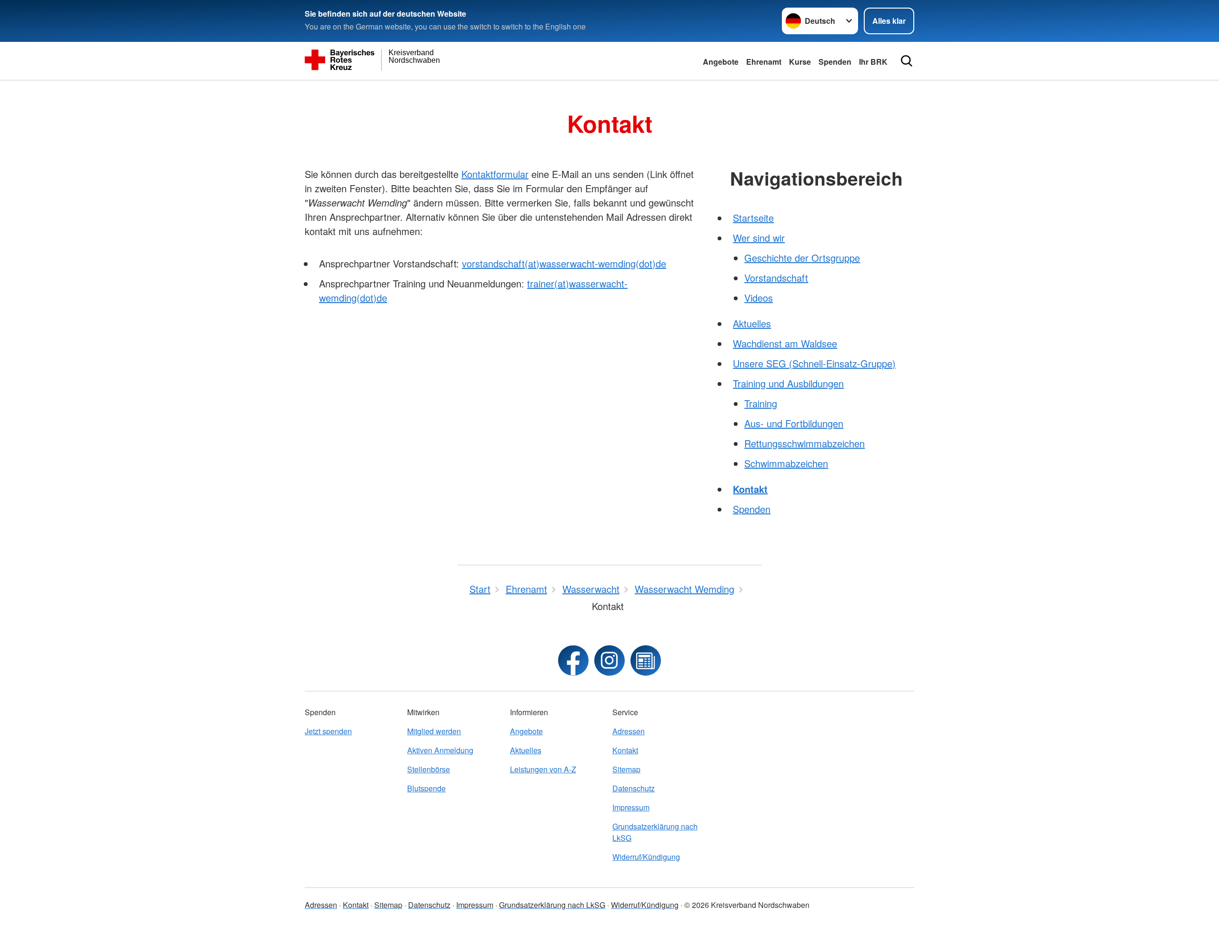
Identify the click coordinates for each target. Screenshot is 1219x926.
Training (760, 403)
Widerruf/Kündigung (646, 856)
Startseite (753, 218)
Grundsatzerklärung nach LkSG (655, 832)
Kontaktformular (495, 174)
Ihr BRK (873, 61)
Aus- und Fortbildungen (793, 423)
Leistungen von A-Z (543, 769)
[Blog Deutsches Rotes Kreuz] (645, 660)
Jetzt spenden (328, 731)
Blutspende (426, 788)
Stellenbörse (428, 769)
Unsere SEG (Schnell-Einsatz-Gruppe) (814, 363)
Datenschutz (633, 788)
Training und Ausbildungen (788, 383)
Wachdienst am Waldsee (785, 343)
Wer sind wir (759, 238)
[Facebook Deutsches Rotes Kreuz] (573, 660)
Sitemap (626, 769)
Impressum (630, 807)
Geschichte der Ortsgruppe (802, 258)
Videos (758, 298)
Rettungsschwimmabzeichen (804, 443)
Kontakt (750, 489)
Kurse (800, 61)
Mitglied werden (434, 731)
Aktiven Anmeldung (440, 750)
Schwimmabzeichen (786, 463)
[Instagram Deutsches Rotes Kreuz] (609, 660)
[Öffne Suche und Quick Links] (906, 61)
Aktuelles (752, 323)
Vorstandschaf (774, 278)
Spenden (835, 61)
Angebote (721, 61)
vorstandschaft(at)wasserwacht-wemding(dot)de (564, 263)
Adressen (628, 731)
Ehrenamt (763, 61)
